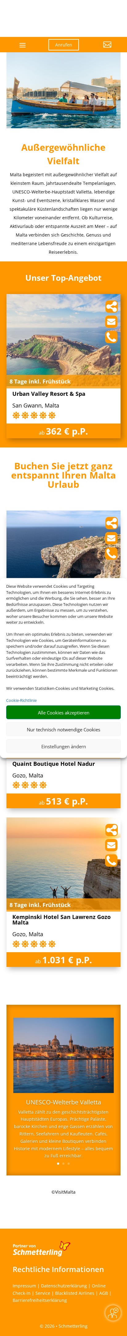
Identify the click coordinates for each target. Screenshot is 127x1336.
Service (42, 1293)
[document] (63, 476)
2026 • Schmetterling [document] (65, 1326)
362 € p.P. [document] (67, 431)
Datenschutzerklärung (64, 1286)
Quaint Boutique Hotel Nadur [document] (53, 764)
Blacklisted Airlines (74, 1293)
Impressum (24, 1286)
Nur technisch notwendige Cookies (63, 729)
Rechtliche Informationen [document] (58, 1269)
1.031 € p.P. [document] (67, 960)
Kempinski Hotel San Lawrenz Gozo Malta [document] (61, 920)
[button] (100, 49)
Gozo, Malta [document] (27, 776)
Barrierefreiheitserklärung (40, 1300)
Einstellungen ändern (63, 746)
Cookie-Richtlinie (21, 700)
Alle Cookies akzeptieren (63, 712)
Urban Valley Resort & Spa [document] (48, 394)
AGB (103, 1293)
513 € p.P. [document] (67, 801)
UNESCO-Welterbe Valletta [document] (63, 1102)
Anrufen (63, 45)
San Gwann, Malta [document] (35, 406)
